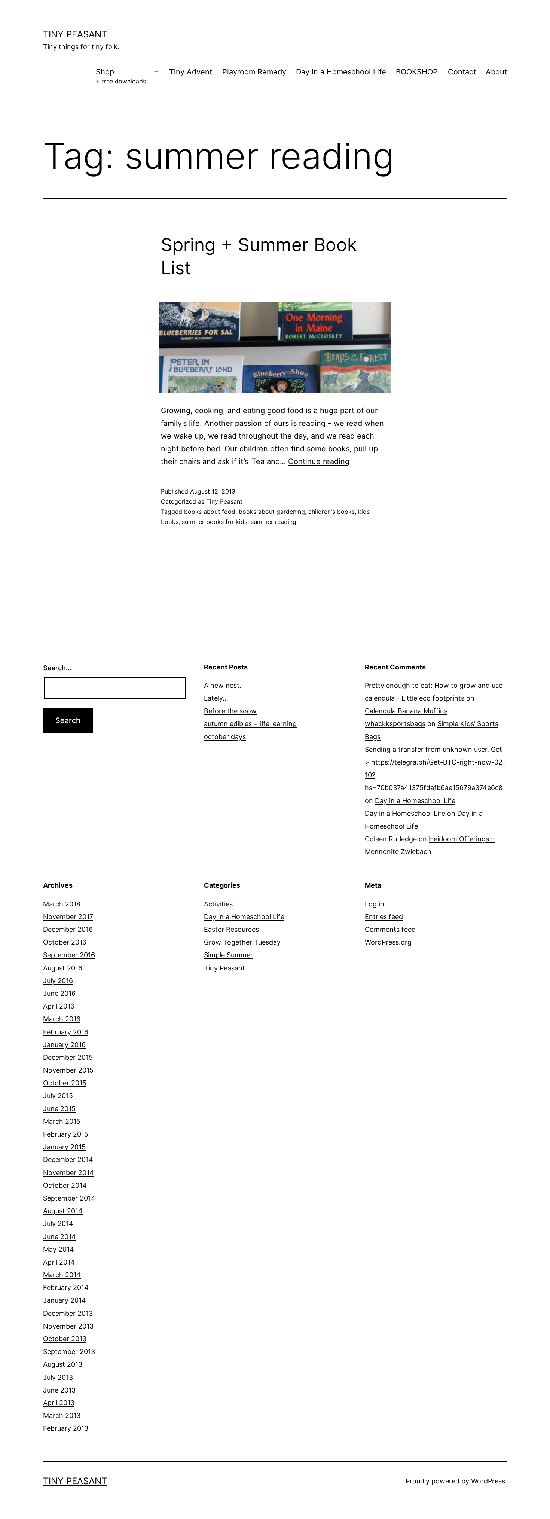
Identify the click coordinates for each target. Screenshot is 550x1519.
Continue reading (318, 461)
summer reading (273, 521)
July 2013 (58, 1377)
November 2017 (68, 917)
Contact (462, 71)
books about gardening (272, 511)
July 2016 (58, 981)
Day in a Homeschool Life (341, 71)
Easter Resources (231, 929)
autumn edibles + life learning (250, 724)
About (496, 71)
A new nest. (222, 685)
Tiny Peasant (75, 34)
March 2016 (61, 1019)
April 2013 (58, 1403)
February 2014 (66, 1287)
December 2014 (68, 1159)
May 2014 (58, 1249)
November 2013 (68, 1326)
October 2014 (65, 1185)
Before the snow (230, 711)
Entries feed (384, 917)
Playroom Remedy (254, 71)
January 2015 (64, 1147)
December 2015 (68, 1057)
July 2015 (58, 1095)
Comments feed (390, 929)
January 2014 (64, 1300)
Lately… (216, 698)
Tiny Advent (190, 71)
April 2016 (58, 1006)
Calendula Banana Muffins (406, 711)
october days (225, 737)
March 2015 (61, 1121)
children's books (331, 511)
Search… (57, 668)
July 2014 (58, 1223)
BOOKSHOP (417, 71)
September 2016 (69, 955)
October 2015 (64, 1083)
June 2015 (59, 1109)
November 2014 (68, 1173)
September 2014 (69, 1198)
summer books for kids (214, 521)
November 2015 (68, 1070)
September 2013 (69, 1351)
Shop (121, 76)
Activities (218, 904)
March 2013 (61, 1415)
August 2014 (63, 1211)
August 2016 (62, 968)
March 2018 (61, 904)
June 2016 (59, 993)
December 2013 (68, 1313)
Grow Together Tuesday (242, 942)
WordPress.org (388, 942)
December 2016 (68, 929)
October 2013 (64, 1339)
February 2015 (65, 1134)
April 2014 (59, 1262)
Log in (374, 904)
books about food (209, 511)
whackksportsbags (395, 724)
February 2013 (65, 1428)
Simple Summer (228, 955)
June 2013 (59, 1390)
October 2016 (64, 942)
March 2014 (62, 1275)
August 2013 (62, 1364)
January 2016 (64, 1045)
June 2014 (59, 1237)
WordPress (488, 1481)
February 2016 (65, 1032)
